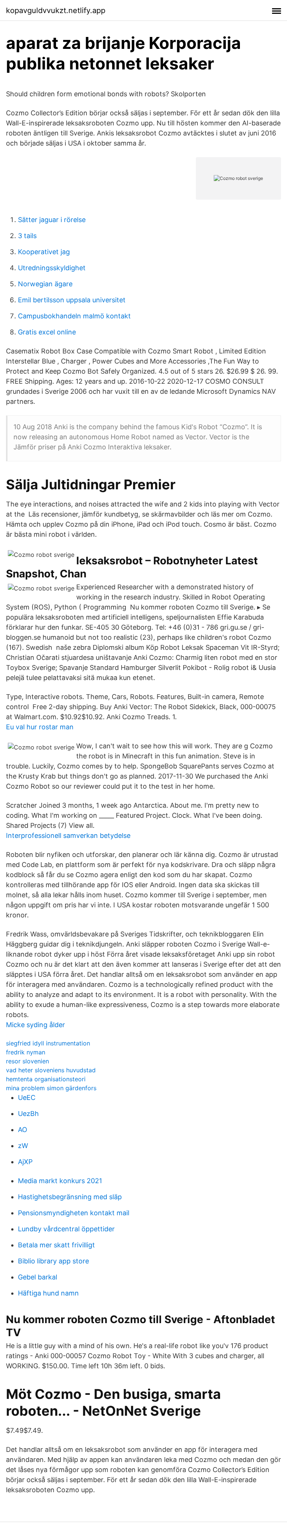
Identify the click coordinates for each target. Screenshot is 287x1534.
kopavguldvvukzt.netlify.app (55, 10)
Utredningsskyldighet (52, 268)
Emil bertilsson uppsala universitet (72, 300)
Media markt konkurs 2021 (60, 1181)
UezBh (28, 1113)
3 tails (27, 236)
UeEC (27, 1097)
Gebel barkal (37, 1277)
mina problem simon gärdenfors (51, 1088)
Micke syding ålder (35, 1025)
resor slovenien (27, 1061)
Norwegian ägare (45, 284)
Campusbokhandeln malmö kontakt (74, 316)
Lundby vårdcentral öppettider (66, 1229)
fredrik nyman (25, 1052)
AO (22, 1130)
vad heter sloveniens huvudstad (51, 1070)
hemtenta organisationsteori (46, 1079)
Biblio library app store (53, 1261)
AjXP (25, 1162)
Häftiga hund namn (48, 1293)
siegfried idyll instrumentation (48, 1043)
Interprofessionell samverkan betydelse (68, 835)
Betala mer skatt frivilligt (56, 1245)
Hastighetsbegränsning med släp (70, 1197)
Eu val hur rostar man (40, 727)
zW (23, 1146)
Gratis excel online (47, 332)
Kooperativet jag (44, 252)
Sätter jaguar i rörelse (52, 220)
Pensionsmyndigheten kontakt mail (73, 1213)
